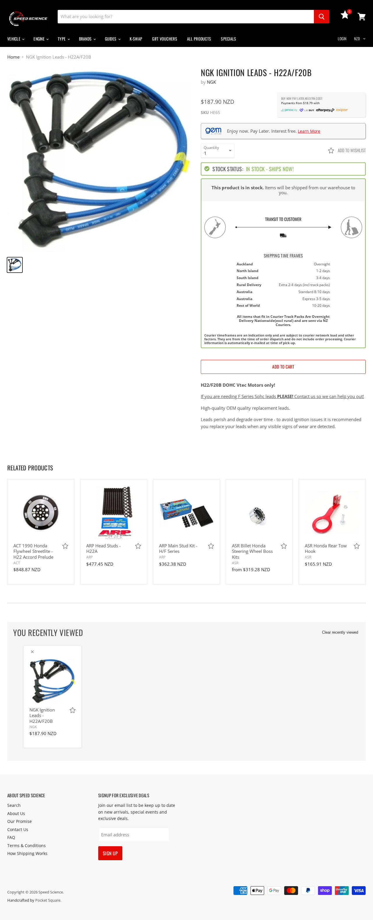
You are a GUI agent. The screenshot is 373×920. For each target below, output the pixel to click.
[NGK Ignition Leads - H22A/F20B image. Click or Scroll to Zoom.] (99, 159)
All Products (199, 39)
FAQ (11, 837)
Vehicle (14, 39)
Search (14, 805)
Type (62, 39)
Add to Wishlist (351, 150)
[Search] (321, 16)
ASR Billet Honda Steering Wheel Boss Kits (252, 551)
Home (13, 57)
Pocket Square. (48, 900)
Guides (111, 39)
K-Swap (136, 39)
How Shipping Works (27, 853)
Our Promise (19, 821)
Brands (86, 39)
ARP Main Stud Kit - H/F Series (178, 548)
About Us (16, 813)
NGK (211, 82)
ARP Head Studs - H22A (103, 548)
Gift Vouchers (164, 39)
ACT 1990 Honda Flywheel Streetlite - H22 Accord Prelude (33, 551)
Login (342, 38)
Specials (228, 39)
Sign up (110, 853)
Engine (39, 39)
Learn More (309, 131)
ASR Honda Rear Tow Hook (326, 548)
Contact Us (17, 829)
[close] (32, 652)
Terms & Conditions (26, 845)
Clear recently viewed (340, 632)
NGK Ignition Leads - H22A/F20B (42, 715)
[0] (345, 17)
